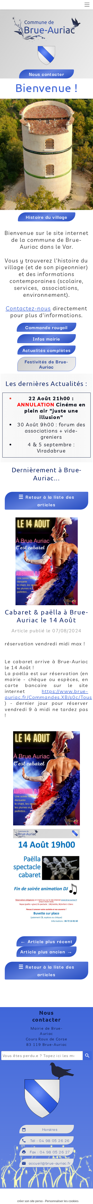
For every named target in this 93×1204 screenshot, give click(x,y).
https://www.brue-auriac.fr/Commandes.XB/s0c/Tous (48, 694)
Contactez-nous (28, 308)
